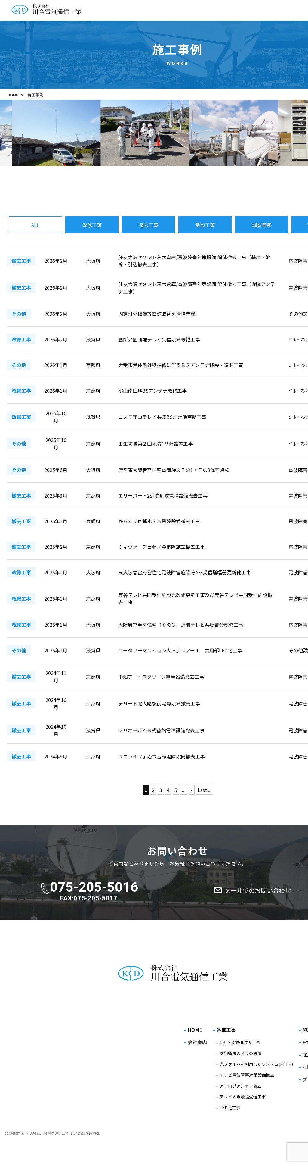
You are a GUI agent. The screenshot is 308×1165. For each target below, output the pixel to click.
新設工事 (205, 224)
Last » (204, 789)
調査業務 (261, 224)
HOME (12, 95)
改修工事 (92, 224)
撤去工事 (148, 224)
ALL (35, 224)
